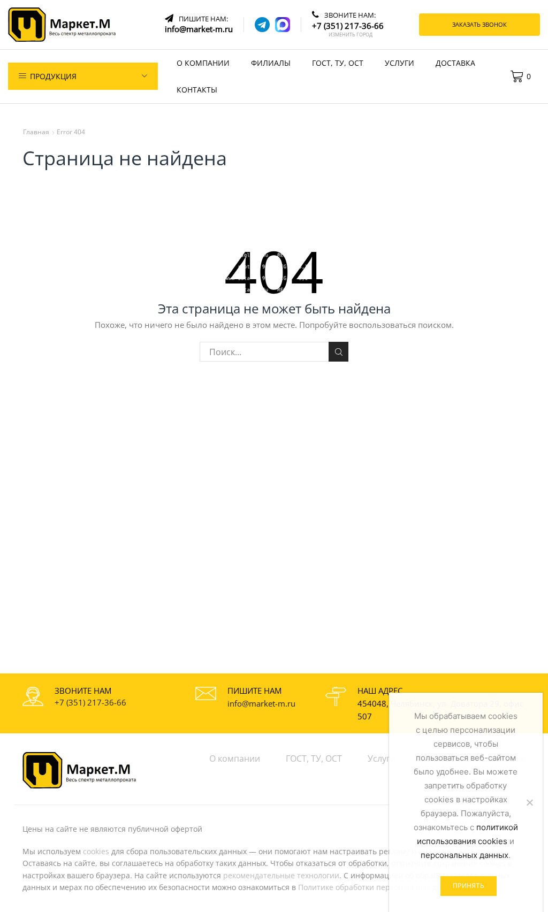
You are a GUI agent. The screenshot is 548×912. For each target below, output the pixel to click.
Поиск (338, 352)
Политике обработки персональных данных (379, 887)
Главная (36, 131)
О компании (203, 63)
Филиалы (271, 63)
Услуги (399, 63)
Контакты (197, 90)
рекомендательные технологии (281, 875)
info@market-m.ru (261, 703)
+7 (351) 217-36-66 (90, 702)
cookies (96, 851)
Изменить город (350, 35)
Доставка (455, 63)
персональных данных (464, 855)
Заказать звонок (479, 24)
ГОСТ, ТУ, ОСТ (337, 63)
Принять (468, 886)
